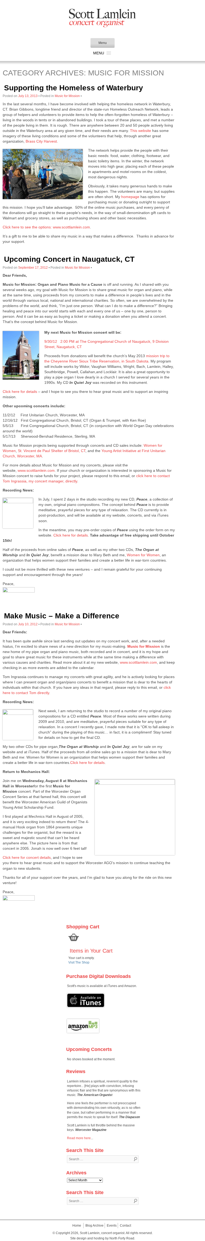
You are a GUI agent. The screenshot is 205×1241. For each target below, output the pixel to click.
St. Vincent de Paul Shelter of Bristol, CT (51, 451)
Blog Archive (94, 1225)
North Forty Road (121, 1238)
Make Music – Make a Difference (61, 616)
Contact (125, 1225)
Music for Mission (67, 96)
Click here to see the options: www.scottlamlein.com (46, 227)
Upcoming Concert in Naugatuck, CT (69, 259)
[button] (98, 53)
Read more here (79, 1138)
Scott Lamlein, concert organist (102, 1233)
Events (112, 1225)
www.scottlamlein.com (36, 470)
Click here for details (20, 391)
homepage (130, 197)
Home (76, 1225)
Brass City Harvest (41, 141)
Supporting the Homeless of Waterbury (73, 88)
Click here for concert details (27, 857)
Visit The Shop (78, 962)
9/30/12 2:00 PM (59, 341)
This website (140, 130)
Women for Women (143, 555)
